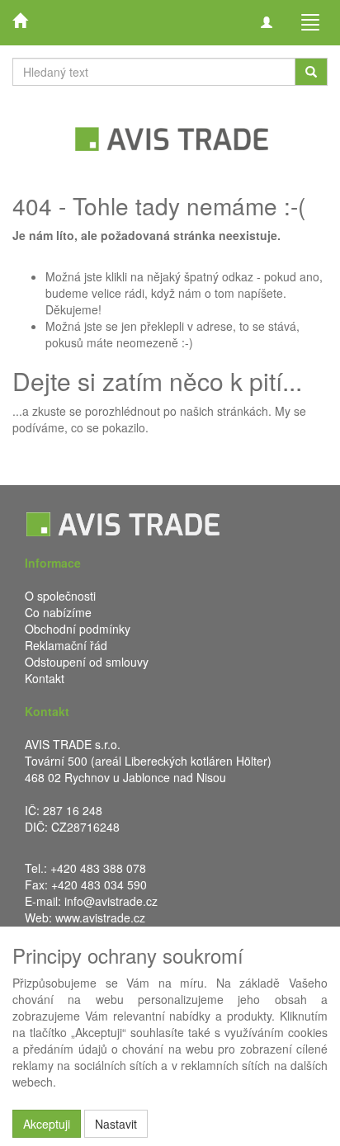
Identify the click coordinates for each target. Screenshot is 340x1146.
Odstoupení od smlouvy (87, 661)
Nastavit (116, 1123)
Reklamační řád (66, 645)
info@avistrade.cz (111, 901)
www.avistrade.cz (100, 917)
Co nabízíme (58, 612)
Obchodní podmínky (77, 628)
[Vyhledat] (311, 72)
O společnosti (60, 595)
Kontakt (44, 678)
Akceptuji (46, 1123)
